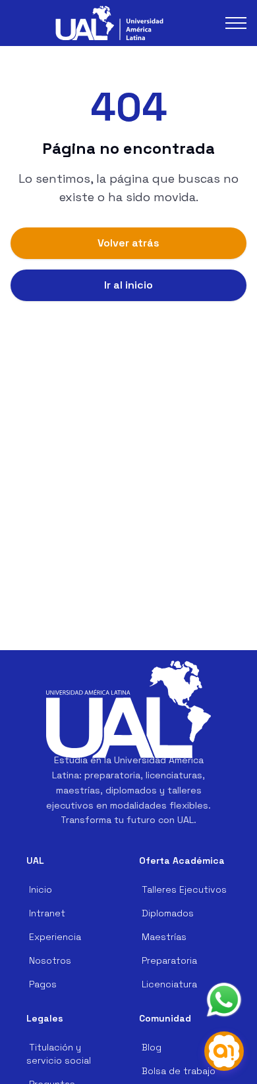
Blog (151, 1047)
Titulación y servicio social (58, 1053)
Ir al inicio (128, 285)
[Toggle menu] (235, 23)
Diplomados (168, 913)
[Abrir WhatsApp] (224, 1000)
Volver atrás (128, 243)
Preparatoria (169, 960)
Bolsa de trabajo (178, 1071)
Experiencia (55, 937)
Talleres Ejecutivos (184, 889)
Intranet (47, 913)
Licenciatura (169, 984)
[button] (110, 23)
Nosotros (50, 960)
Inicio (40, 889)
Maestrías (164, 937)
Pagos (43, 984)
